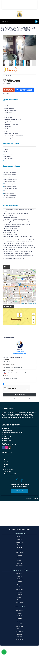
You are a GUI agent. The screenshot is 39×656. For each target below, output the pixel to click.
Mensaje (5, 375)
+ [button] (5, 271)
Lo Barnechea (19, 558)
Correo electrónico (9, 364)
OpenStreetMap (32, 303)
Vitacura (19, 555)
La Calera (19, 550)
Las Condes (19, 552)
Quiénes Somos (8, 469)
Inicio (4, 457)
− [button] (5, 274)
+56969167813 (20, 351)
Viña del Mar (19, 542)
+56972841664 (7, 436)
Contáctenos (7, 471)
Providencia (19, 565)
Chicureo (19, 563)
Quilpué (19, 539)
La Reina (19, 560)
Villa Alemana (19, 537)
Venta (4, 459)
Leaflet (22, 303)
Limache (19, 547)
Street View (11, 69)
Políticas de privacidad (10, 474)
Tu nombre (6, 359)
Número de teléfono (9, 370)
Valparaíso (19, 544)
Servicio (5, 464)
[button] (34, 36)
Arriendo (5, 461)
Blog (4, 466)
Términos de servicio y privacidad (27, 398)
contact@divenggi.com (20, 353)
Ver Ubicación (16, 319)
